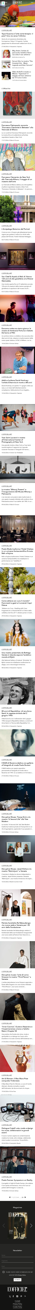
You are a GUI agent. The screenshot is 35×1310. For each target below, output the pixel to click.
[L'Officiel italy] (17, 2)
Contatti (17, 1301)
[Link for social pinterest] (21, 1297)
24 (22, 1197)
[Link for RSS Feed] (25, 1296)
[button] (31, 1226)
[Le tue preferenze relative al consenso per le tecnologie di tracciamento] (3, 3)
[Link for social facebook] (13, 1297)
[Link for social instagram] (17, 1297)
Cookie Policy (17, 1307)
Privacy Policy (22, 1275)
